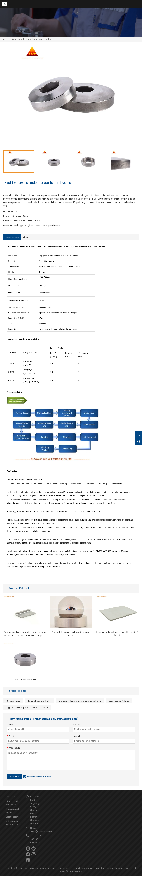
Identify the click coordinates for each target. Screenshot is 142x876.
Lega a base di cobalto (39, 701)
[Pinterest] (28, 860)
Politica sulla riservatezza (39, 776)
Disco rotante (13, 701)
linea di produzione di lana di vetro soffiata (80, 701)
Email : (11, 736)
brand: (6, 211)
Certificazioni (12, 816)
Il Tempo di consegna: (14, 220)
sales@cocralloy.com (41, 831)
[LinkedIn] (33, 854)
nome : (10, 725)
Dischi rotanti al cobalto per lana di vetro (31, 39)
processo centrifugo (119, 701)
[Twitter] (33, 848)
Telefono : (78, 725)
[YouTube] (28, 848)
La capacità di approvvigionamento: (22, 225)
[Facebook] (28, 854)
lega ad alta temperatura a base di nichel (27, 707)
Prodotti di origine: (12, 216)
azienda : (77, 736)
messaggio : (14, 748)
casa (5, 39)
